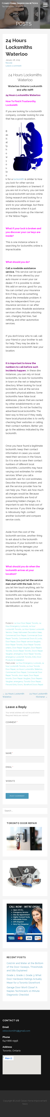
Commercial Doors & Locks (30, 638)
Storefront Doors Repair (33, 685)
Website (10, 781)
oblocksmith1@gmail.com (16, 1030)
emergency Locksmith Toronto (18, 657)
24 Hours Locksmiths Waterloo (29, 669)
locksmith (18, 179)
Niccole (9, 63)
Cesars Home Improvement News (20, 3)
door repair (23, 675)
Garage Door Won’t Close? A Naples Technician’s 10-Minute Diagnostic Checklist (23, 991)
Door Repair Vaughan (21, 648)
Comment (12, 722)
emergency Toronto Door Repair (27, 681)
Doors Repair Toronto (22, 651)
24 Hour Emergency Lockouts (28, 663)
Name (9, 753)
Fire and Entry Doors (14, 685)
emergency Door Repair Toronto (27, 654)
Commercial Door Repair (16, 635)
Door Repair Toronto (14, 645)
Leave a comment (13, 66)
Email (9, 767)
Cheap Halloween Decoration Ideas (27, 632)
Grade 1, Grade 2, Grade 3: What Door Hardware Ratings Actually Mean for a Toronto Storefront (24, 979)
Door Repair (11, 642)
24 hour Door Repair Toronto (26, 623)
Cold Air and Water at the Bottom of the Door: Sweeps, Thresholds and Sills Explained (25, 967)
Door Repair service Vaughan (28, 642)
